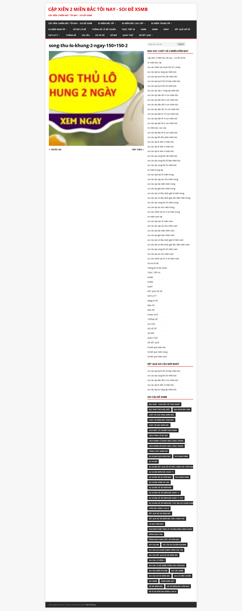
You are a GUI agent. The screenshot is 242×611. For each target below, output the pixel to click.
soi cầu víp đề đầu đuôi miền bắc (162, 137)
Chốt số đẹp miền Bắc (159, 425)
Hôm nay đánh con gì (159, 508)
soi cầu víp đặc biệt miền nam (160, 230)
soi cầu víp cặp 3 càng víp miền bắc (163, 90)
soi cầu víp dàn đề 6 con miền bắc (162, 100)
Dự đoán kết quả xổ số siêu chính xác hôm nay (171, 467)
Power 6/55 (152, 314)
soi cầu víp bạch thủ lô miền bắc (162, 86)
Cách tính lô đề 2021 (158, 435)
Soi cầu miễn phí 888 (158, 570)
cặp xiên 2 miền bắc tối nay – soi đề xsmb (70, 23)
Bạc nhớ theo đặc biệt (159, 409)
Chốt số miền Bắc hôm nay (161, 420)
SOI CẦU (86, 35)
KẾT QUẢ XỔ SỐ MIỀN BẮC (160, 513)
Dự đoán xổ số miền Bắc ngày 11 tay (166, 498)
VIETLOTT (53, 35)
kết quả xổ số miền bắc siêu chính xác (167, 518)
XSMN (155, 29)
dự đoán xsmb (182, 477)
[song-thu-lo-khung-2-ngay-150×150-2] (96, 144)
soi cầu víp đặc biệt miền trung (161, 184)
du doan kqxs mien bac (160, 456)
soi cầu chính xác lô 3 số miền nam (163, 258)
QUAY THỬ (128, 35)
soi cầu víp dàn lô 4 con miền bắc (162, 118)
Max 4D (151, 310)
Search (181, 44)
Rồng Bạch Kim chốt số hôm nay (164, 539)
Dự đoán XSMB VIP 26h (159, 482)
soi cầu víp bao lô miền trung (160, 174)
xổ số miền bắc (156, 586)
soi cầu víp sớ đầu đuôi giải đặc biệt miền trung (168, 198)
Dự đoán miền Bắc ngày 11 (161, 472)
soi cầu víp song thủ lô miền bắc (162, 165)
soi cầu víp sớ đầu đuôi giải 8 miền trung (165, 193)
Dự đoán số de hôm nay (160, 477)
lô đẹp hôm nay (156, 524)
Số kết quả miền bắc (156, 347)
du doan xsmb (181, 456)
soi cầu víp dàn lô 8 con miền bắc (162, 132)
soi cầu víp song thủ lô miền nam (162, 249)
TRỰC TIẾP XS (128, 29)
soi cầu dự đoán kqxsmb (174, 544)
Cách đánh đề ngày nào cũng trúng (166, 446)
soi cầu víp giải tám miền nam (160, 235)
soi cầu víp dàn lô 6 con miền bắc (162, 123)
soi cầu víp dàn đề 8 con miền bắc (162, 104)
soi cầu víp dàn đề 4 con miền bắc (162, 95)
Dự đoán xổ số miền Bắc (160, 487)
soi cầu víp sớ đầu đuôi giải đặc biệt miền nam (168, 244)
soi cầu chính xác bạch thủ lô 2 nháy (163, 67)
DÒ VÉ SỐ (99, 35)
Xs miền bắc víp (106, 23)
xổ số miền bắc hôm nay (178, 586)
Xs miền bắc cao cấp (132, 23)
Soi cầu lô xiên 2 (156, 560)
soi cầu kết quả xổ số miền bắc (163, 555)
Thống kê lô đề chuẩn (104, 29)
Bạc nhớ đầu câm (182, 409)
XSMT (166, 29)
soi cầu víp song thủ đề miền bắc (162, 156)
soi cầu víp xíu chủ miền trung (160, 207)
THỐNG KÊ (71, 35)
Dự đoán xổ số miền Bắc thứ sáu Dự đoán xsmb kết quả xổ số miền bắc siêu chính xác (189, 503)
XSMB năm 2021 (167, 581)
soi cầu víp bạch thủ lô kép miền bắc (163, 81)
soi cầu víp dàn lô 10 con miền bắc (163, 114)
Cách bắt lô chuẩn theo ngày (163, 430)
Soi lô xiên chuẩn (182, 576)
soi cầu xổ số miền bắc (159, 576)
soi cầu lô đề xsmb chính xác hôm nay (167, 565)
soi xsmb (153, 581)
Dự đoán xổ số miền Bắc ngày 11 (164, 492)
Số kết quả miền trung (157, 352)
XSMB (143, 29)
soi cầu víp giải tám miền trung (161, 188)
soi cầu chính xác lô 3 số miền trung (163, 212)
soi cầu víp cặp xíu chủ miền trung (162, 179)
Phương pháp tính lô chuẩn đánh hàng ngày (170, 529)
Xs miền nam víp (56, 29)
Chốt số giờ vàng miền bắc (161, 415)
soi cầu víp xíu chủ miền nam (160, 254)
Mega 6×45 (152, 300)
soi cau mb (154, 544)
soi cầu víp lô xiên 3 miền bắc (160, 146)
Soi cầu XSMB (177, 570)
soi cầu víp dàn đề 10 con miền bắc (163, 109)
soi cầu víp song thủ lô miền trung (162, 202)
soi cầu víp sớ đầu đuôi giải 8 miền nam (165, 240)
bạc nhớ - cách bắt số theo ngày (164, 404)
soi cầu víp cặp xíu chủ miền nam (162, 225)
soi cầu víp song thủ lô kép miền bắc (164, 160)
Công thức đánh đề (158, 451)
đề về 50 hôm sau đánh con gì (162, 591)
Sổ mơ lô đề (79, 29)
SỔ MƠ (113, 35)
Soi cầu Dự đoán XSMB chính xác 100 (166, 550)
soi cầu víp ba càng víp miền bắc (162, 72)
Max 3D (151, 305)
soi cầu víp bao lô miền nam (160, 221)
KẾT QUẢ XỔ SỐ (182, 29)
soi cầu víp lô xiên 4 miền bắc (160, 151)
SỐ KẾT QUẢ (145, 35)
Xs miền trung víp (160, 23)
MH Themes (91, 605)
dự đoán (153, 461)
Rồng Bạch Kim (156, 534)
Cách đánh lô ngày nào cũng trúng (166, 441)
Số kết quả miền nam (157, 356)
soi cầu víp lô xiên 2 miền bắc (160, 141)
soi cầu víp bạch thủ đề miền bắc (162, 76)
